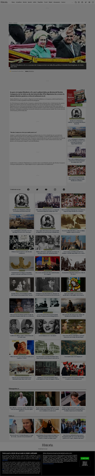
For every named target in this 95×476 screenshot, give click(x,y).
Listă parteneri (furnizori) (48, 463)
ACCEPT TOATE (84, 458)
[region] (47, 463)
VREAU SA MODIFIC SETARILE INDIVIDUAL (85, 463)
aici (3, 469)
